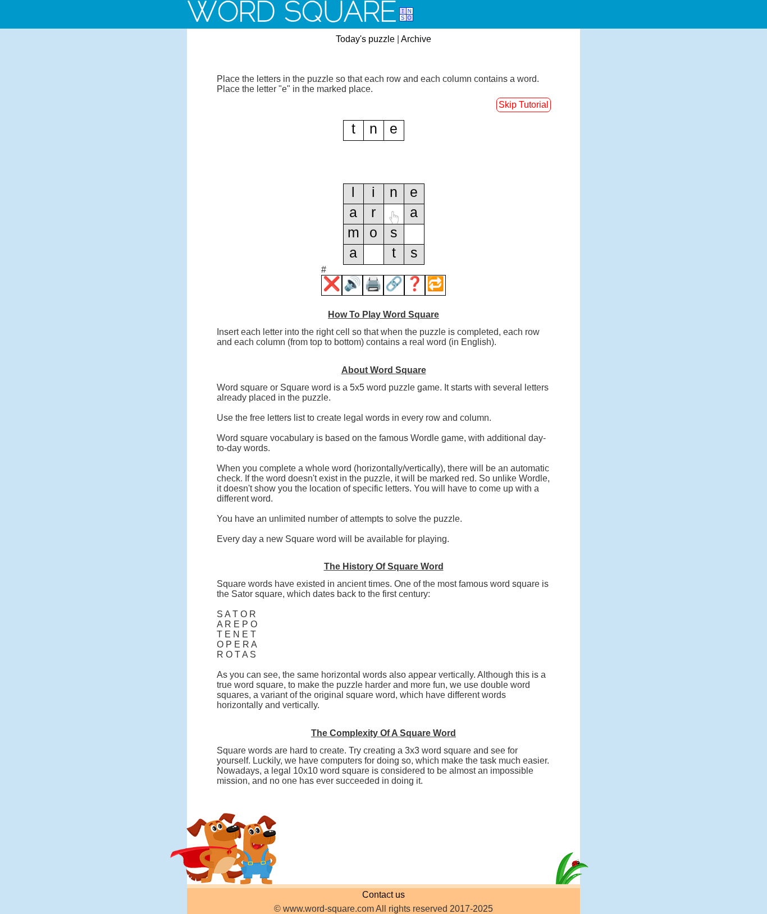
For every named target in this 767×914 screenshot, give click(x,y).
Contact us (383, 894)
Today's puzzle (365, 39)
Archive (416, 39)
